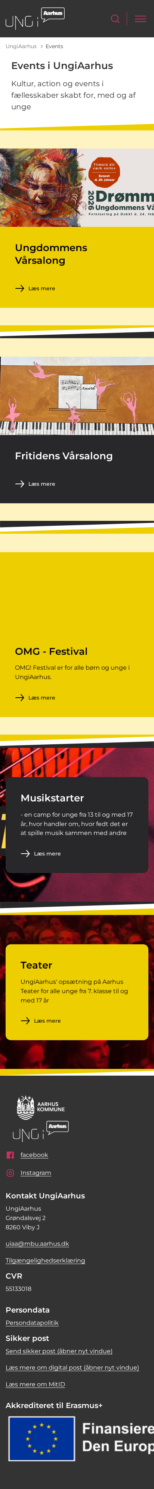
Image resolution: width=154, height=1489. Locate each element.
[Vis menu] (140, 19)
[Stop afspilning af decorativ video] (140, 565)
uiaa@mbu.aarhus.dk (37, 1243)
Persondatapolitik (32, 1322)
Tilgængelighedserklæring (45, 1260)
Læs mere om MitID (35, 1384)
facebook (34, 1154)
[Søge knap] (115, 19)
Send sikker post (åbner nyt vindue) (59, 1351)
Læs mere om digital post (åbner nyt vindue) (72, 1367)
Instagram (36, 1172)
